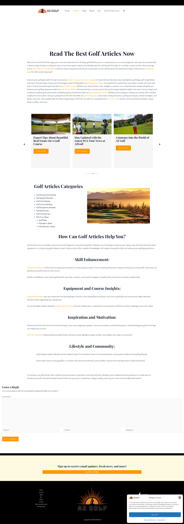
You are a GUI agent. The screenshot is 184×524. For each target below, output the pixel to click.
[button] (180, 498)
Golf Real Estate (42, 211)
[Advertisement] (92, 32)
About (91, 11)
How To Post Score (111, 11)
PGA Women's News (47, 226)
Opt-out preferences (150, 520)
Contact (41, 502)
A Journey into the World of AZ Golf (91, 139)
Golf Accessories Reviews (46, 195)
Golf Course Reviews (44, 204)
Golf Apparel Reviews (44, 198)
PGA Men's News (45, 223)
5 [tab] (95, 174)
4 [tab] (93, 174)
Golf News (43, 220)
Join (99, 11)
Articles (76, 11)
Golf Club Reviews (43, 201)
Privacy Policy (161, 520)
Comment (7, 397)
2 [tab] (89, 174)
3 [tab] (91, 174)
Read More (41, 151)
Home (67, 11)
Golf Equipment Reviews (46, 207)
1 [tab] (87, 174)
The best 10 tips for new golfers (130, 139)
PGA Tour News (42, 217)
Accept (155, 515)
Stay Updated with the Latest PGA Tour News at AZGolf (48, 141)
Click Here (92, 472)
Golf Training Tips (43, 214)
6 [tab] (97, 174)
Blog (84, 11)
